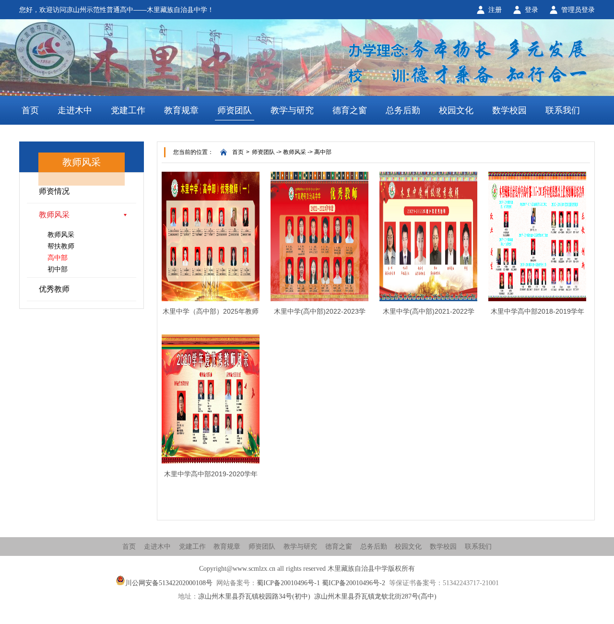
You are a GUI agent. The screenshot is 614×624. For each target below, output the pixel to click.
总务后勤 (403, 110)
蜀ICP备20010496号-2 (353, 583)
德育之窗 (349, 110)
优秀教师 (54, 289)
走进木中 (75, 110)
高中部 (57, 257)
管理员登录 (578, 9)
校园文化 (456, 110)
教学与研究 (292, 110)
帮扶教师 (60, 246)
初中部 (57, 269)
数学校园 (509, 110)
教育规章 (181, 110)
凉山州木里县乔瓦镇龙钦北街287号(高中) (375, 596)
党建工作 (128, 110)
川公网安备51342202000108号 (169, 583)
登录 (531, 9)
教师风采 (54, 215)
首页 (30, 110)
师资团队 (234, 110)
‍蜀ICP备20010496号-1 (288, 583)
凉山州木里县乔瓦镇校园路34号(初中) (254, 596)
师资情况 (54, 191)
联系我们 (562, 110)
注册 (495, 9)
